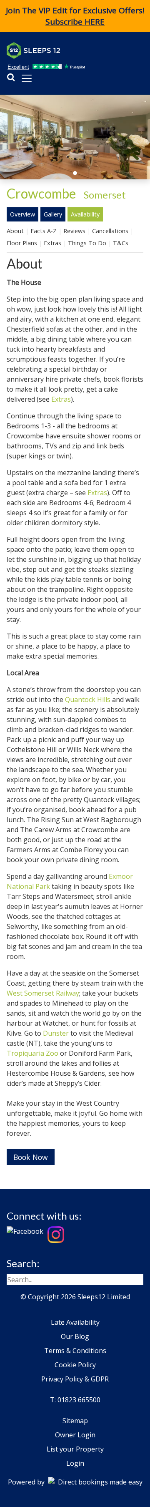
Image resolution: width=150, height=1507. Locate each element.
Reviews (74, 231)
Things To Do (87, 243)
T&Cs (120, 243)
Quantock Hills (87, 699)
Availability (85, 214)
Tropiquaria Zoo (32, 1053)
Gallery (53, 214)
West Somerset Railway (43, 993)
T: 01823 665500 (75, 1399)
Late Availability (75, 1322)
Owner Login (75, 1434)
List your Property (75, 1449)
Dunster (56, 1033)
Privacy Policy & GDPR (75, 1379)
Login (75, 1463)
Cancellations (110, 231)
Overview (22, 214)
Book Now (30, 1157)
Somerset (105, 195)
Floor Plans (22, 243)
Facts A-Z (43, 231)
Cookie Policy (75, 1364)
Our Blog (75, 1336)
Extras (52, 243)
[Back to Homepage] (69, 50)
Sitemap (75, 1420)
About (15, 231)
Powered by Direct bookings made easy (75, 1482)
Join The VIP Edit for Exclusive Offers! (75, 16)
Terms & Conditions (75, 1350)
